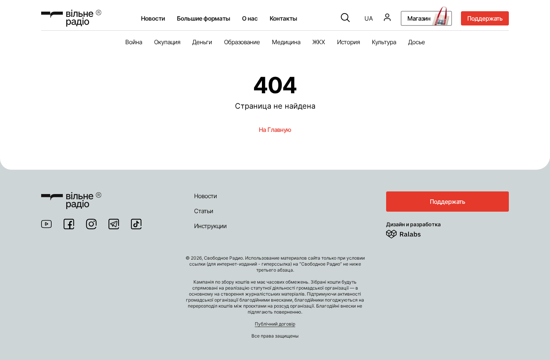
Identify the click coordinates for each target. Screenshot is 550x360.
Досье (416, 42)
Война (133, 42)
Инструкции (210, 226)
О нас (250, 18)
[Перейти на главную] (71, 18)
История (348, 42)
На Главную (275, 129)
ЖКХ (318, 42)
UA (368, 18)
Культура (384, 42)
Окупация (167, 42)
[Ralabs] (412, 232)
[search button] (345, 18)
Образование (242, 42)
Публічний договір (275, 324)
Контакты (283, 18)
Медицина (286, 42)
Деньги (202, 42)
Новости (153, 18)
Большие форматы (203, 18)
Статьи (203, 211)
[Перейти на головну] (71, 196)
